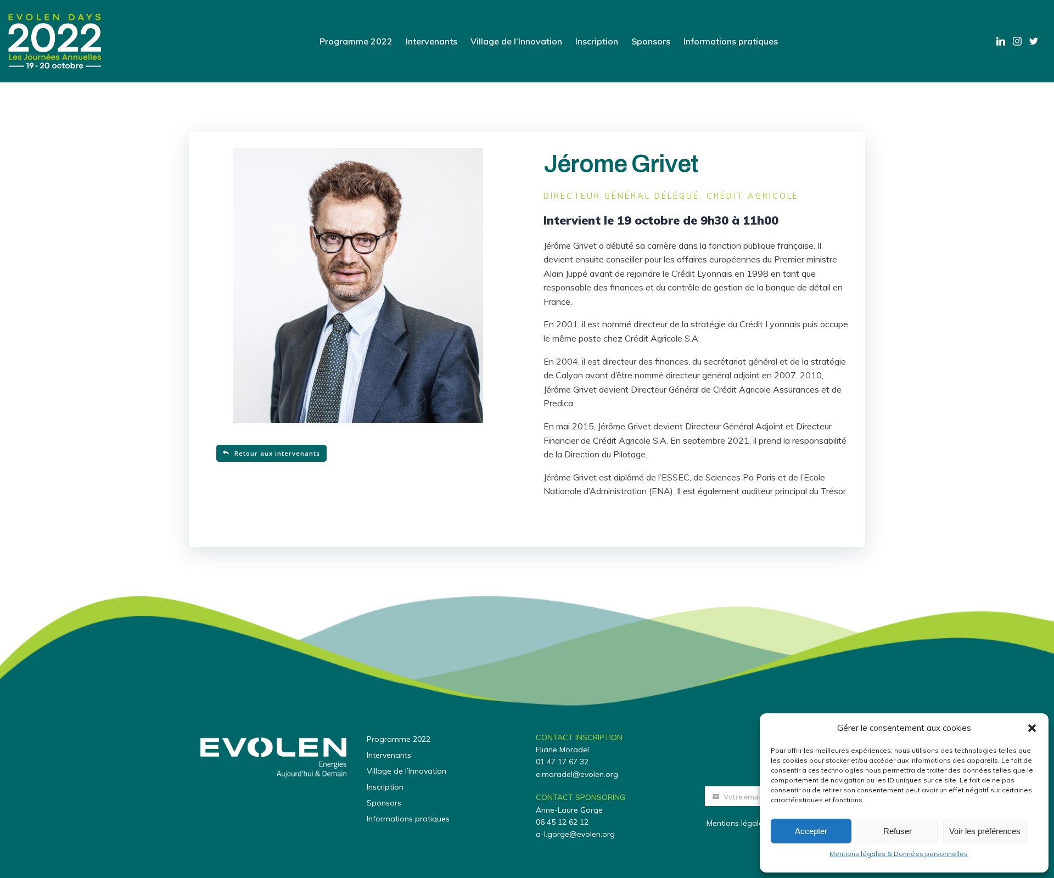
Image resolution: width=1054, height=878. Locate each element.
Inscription (596, 41)
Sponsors (650, 41)
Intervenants (431, 41)
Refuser (897, 831)
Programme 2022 (356, 41)
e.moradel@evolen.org (577, 774)
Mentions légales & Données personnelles (898, 853)
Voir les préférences (985, 831)
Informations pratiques (730, 41)
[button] (1032, 728)
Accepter (811, 831)
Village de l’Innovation (516, 41)
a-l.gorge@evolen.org (575, 834)
